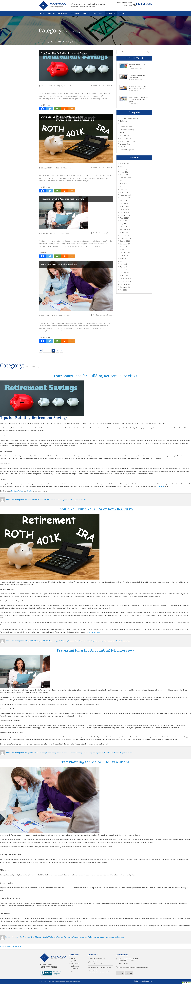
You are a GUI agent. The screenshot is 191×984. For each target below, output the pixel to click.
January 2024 (124, 175)
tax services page (94, 632)
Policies (121, 13)
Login (101, 13)
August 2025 (124, 163)
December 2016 (125, 278)
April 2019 (123, 226)
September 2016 (125, 287)
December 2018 (125, 235)
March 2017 (124, 270)
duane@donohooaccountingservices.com (133, 967)
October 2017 (125, 252)
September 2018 (125, 244)
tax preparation (114, 937)
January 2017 (124, 275)
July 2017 (123, 258)
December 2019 (125, 209)
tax (97, 937)
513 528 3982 (144, 4)
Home (42, 13)
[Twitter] (49, 108)
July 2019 (123, 221)
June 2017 (123, 261)
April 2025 (123, 169)
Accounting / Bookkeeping (129, 118)
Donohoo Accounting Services (102, 85)
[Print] (64, 108)
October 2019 (125, 212)
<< (41, 350)
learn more (43, 105)
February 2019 (125, 229)
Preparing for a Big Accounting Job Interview (62, 199)
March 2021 (124, 189)
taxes (122, 937)
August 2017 (124, 255)
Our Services (62, 13)
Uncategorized (125, 144)
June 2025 (123, 166)
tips (74, 500)
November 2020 (125, 195)
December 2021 (125, 178)
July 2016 (123, 290)
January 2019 (124, 232)
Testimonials (74, 13)
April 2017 (123, 267)
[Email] (57, 108)
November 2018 (125, 238)
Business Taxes (125, 124)
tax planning (103, 937)
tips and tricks (81, 500)
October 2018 (125, 241)
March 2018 (124, 250)
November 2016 (125, 281)
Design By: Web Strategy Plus (143, 981)
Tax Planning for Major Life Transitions (59, 264)
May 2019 (123, 224)
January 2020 (124, 206)
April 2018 (123, 247)
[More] (71, 108)
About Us (51, 13)
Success (123, 132)
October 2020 (125, 198)
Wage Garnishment (126, 147)
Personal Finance (126, 127)
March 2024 (124, 172)
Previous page (5, 946)
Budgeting (123, 121)
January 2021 (124, 192)
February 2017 (125, 273)
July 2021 (123, 180)
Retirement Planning (127, 129)
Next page (17, 946)
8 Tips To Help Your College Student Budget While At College (138, 99)
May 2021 (123, 183)
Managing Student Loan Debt (137, 65)
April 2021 (123, 186)
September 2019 (125, 215)
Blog (94, 13)
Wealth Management (127, 150)
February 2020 (125, 203)
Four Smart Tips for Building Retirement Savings (64, 53)
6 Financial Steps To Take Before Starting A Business (138, 87)
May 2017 (123, 264)
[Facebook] (42, 108)
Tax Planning (124, 135)
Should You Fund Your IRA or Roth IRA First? (62, 117)
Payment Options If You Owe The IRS (137, 76)
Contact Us (86, 13)
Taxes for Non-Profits (127, 141)
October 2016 (125, 284)
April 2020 (123, 201)
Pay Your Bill (110, 13)
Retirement (68, 500)
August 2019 (124, 218)
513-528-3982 (48, 967)
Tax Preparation (125, 138)
